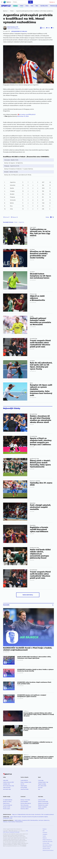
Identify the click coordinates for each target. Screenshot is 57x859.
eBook (43, 27)
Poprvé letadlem (24, 801)
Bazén (11, 816)
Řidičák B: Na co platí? (43, 805)
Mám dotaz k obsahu (47, 845)
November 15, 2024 (23, 116)
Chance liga (40, 780)
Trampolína (24, 816)
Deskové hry (47, 820)
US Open (32, 249)
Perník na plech (6, 808)
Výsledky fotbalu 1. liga (43, 782)
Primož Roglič (24, 787)
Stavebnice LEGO (26, 820)
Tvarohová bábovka (7, 805)
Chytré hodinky (11, 821)
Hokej (27, 5)
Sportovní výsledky (35, 480)
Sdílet (49, 27)
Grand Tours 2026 (24, 789)
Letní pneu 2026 (41, 799)
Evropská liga (33, 338)
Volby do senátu (6, 787)
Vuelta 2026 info (24, 780)
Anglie (31, 316)
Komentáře (6, 605)
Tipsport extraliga (42, 784)
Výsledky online (44, 5)
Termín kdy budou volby (8, 785)
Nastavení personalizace (48, 850)
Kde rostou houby (30, 814)
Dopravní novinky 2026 (43, 803)
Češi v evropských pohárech (47, 814)
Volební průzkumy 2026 (8, 782)
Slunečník (29, 816)
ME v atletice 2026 (42, 785)
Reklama (45, 837)
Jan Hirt (22, 784)
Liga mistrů (33, 227)
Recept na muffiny (7, 801)
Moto (37, 5)
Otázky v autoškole (42, 806)
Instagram (45, 834)
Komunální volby (7, 789)
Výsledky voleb (6, 784)
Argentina (21, 222)
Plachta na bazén (17, 816)
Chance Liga (33, 294)
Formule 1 (40, 787)
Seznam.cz (52, 2)
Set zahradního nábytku (42, 816)
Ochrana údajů (46, 843)
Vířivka (10, 818)
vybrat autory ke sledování (13, 28)
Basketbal (32, 503)
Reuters (7, 832)
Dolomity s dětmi (24, 808)
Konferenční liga (34, 458)
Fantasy (15, 5)
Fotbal (21, 5)
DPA (4, 832)
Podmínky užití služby (47, 841)
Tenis (32, 5)
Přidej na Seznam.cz (47, 839)
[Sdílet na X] (53, 217)
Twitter (44, 836)
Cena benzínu (38, 814)
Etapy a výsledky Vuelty (26, 782)
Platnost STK (41, 808)
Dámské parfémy (34, 820)
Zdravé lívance (6, 803)
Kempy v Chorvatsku (25, 799)
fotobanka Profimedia (14, 832)
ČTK (17, 27)
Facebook (45, 832)
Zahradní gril (6, 818)
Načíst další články (28, 594)
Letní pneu (41, 820)
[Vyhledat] (30, 2)
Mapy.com (14, 814)
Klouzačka (34, 816)
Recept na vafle (6, 806)
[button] (28, 64)
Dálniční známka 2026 (43, 801)
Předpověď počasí (21, 814)
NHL (39, 789)
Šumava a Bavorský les (26, 803)
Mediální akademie (47, 846)
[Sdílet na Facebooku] (51, 217)
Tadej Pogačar (24, 785)
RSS (43, 830)
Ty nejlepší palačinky (7, 799)
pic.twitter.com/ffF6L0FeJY (27, 114)
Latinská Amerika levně (26, 806)
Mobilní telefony (18, 820)
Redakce (45, 829)
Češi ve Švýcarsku (24, 805)
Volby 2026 (5, 780)
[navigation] (2, 2)
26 (53, 27)
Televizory (5, 821)
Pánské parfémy (19, 821)
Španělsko (32, 525)
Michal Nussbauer (11, 27)
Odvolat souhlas (46, 848)
